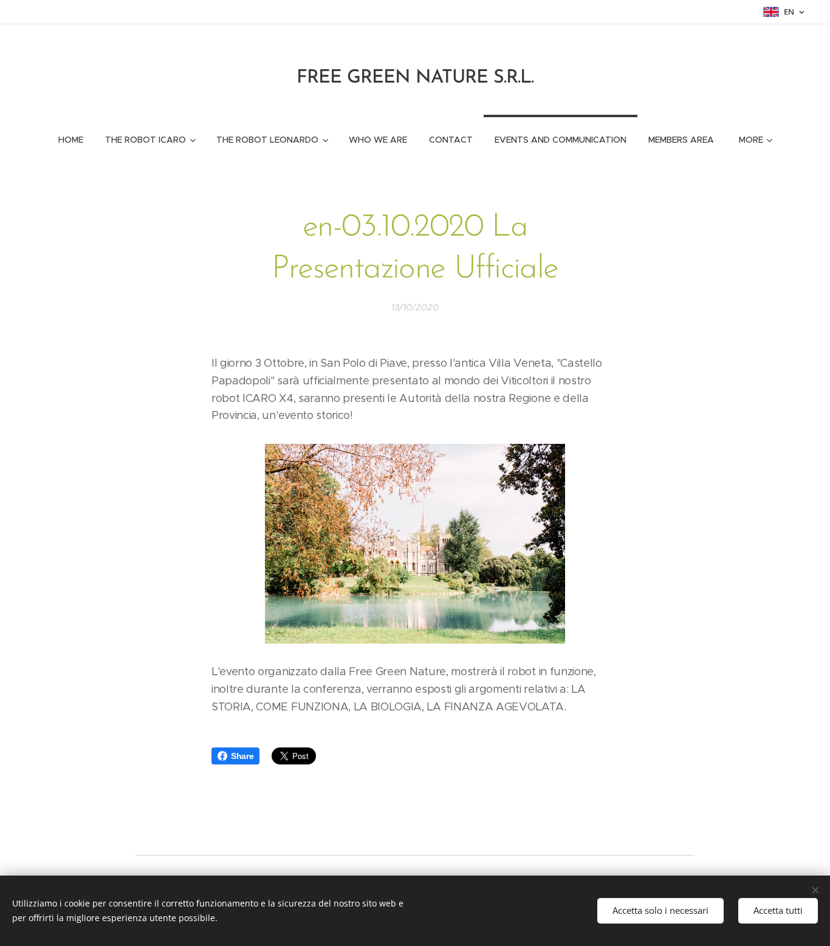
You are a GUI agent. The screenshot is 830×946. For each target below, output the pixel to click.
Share (242, 756)
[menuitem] (70, 140)
